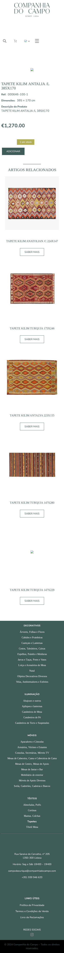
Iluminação (32, 694)
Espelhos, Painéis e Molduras (32, 654)
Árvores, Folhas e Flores (32, 632)
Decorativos (32, 625)
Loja (48, 28)
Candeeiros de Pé (32, 717)
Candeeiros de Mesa (32, 712)
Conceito (51, 37)
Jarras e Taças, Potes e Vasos (32, 659)
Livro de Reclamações (32, 917)
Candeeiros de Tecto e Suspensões (32, 723)
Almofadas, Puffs (32, 805)
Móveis (32, 735)
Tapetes (32, 821)
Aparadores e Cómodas (32, 741)
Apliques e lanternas (32, 706)
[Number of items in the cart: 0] (15, 41)
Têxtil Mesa (32, 827)
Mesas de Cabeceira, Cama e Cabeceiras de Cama (32, 758)
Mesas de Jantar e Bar (32, 769)
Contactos (52, 54)
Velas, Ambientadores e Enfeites (32, 682)
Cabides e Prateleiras (32, 637)
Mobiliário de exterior (32, 775)
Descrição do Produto (14, 106)
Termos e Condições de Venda (32, 911)
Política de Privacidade (32, 905)
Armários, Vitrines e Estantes (32, 747)
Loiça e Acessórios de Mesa (32, 665)
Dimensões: (8, 100)
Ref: (3, 94)
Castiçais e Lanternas (32, 643)
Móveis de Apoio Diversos (32, 780)
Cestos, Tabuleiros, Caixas (32, 648)
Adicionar (13, 151)
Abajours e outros (32, 700)
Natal (32, 670)
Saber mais (32, 252)
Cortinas (32, 810)
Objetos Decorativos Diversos (32, 676)
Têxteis (32, 798)
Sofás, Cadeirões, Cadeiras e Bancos (32, 786)
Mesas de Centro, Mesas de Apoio (32, 764)
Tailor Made (53, 45)
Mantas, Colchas (32, 816)
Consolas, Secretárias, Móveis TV (32, 752)
